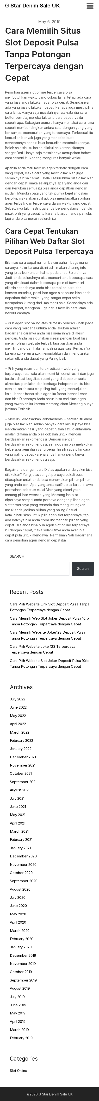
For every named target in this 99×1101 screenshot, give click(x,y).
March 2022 (19, 732)
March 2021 (19, 831)
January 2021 (20, 848)
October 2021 (21, 773)
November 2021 (23, 765)
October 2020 (21, 872)
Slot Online (18, 1070)
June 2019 (18, 1005)
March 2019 (19, 1029)
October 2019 (21, 971)
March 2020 (20, 930)
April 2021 (17, 823)
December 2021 (23, 757)
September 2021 (23, 782)
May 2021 (17, 814)
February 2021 (21, 839)
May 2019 (17, 1013)
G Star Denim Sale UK (32, 5)
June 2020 (18, 905)
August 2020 (20, 889)
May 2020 (18, 914)
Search (17, 556)
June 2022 (18, 707)
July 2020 (17, 897)
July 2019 (17, 996)
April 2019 (17, 1021)
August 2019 (20, 988)
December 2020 (23, 856)
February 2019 (21, 1038)
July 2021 (17, 798)
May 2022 (18, 715)
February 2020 (21, 939)
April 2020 (18, 922)
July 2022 (17, 699)
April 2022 (18, 724)
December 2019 (23, 955)
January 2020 (21, 947)
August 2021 (20, 790)
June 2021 (18, 806)
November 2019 (23, 963)
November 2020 (23, 864)
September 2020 (23, 881)
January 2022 (20, 748)
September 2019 (23, 980)
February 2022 (21, 740)
